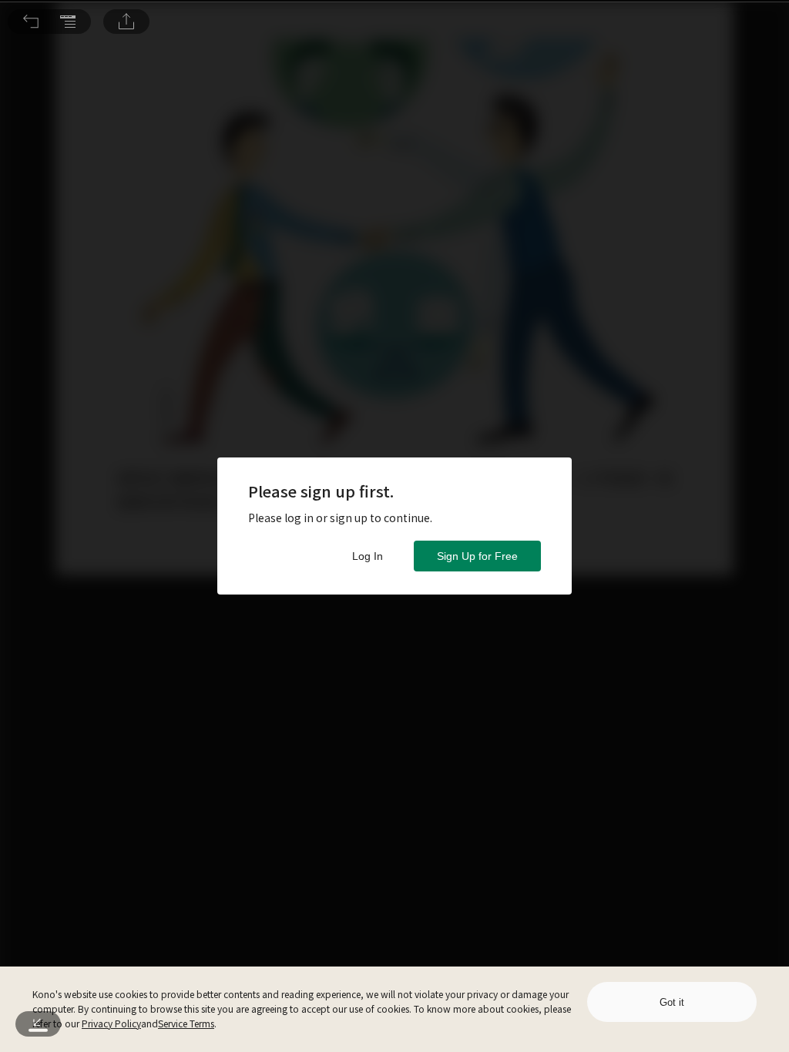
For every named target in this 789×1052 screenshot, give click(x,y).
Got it (672, 1002)
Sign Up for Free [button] (477, 556)
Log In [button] (367, 556)
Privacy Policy (111, 1023)
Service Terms (186, 1023)
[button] (30, 21)
